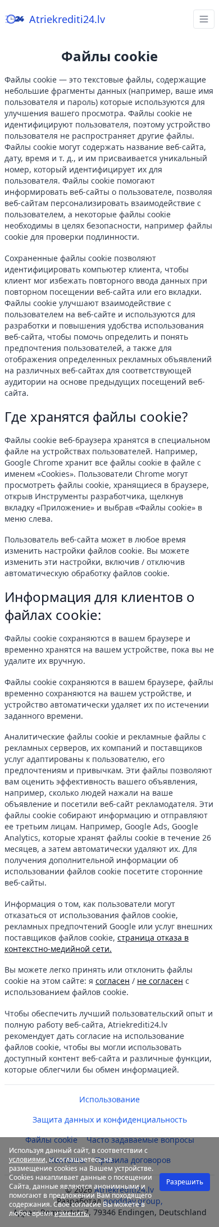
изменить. (71, 1213)
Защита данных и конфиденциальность (110, 1119)
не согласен (160, 980)
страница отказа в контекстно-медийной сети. (96, 943)
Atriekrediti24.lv (67, 19)
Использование (109, 1099)
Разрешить (184, 1182)
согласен (112, 980)
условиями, (28, 1159)
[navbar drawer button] (204, 19)
